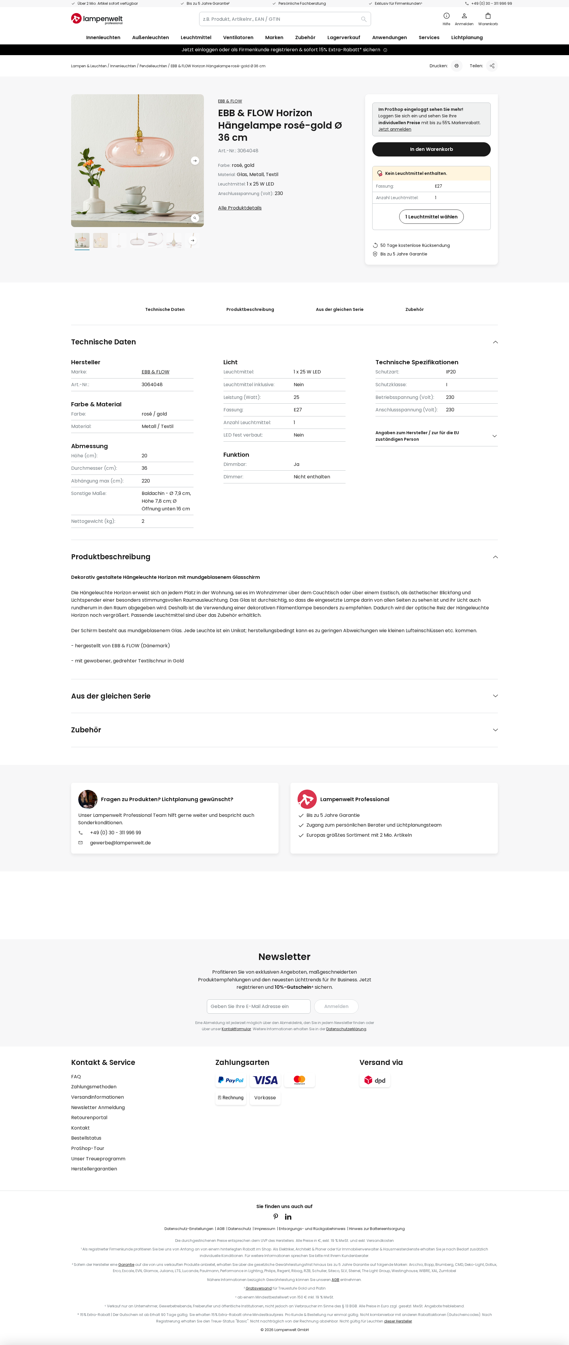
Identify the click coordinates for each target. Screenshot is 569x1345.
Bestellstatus (86, 1138)
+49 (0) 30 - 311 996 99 (491, 3)
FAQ (76, 1076)
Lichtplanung (467, 37)
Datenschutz (239, 1228)
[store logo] (96, 19)
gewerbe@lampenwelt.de (120, 842)
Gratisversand (259, 1288)
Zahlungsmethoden (93, 1086)
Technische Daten (165, 309)
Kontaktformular (236, 1028)
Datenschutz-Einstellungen (188, 1228)
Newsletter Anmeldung (98, 1107)
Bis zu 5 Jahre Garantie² (208, 3)
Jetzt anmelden (394, 129)
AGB (221, 1228)
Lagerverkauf (343, 37)
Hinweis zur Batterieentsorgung (377, 1228)
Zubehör (414, 309)
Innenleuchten (123, 65)
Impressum (265, 1228)
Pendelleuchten (153, 65)
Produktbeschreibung (250, 309)
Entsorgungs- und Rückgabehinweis (312, 1228)
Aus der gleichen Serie (340, 309)
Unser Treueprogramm (98, 1158)
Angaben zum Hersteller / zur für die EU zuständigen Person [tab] (417, 436)
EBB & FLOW (230, 101)
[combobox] (285, 19)
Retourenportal (89, 1117)
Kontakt (80, 1127)
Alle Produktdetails (240, 208)
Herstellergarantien (94, 1168)
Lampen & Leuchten (89, 65)
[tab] (284, 342)
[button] (195, 218)
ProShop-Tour (87, 1148)
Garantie (126, 1264)
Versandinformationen (97, 1097)
